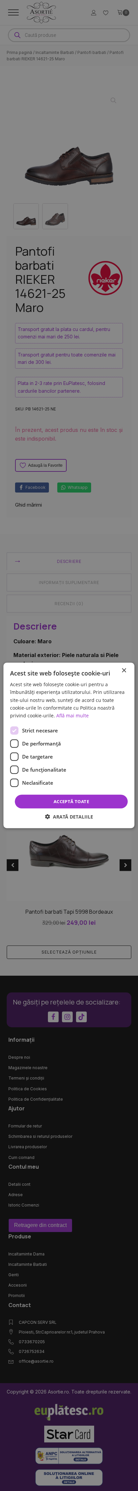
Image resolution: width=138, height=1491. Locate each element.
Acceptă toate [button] (71, 801)
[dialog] (68, 745)
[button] (69, 817)
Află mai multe (72, 715)
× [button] (123, 670)
